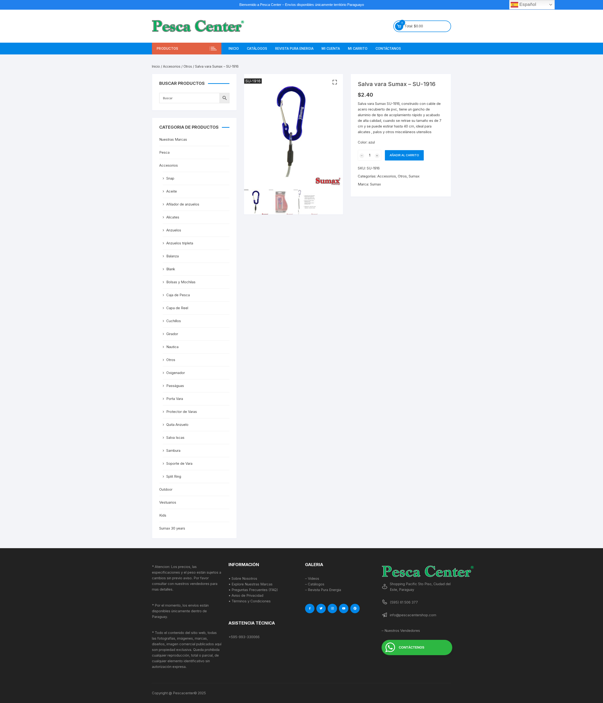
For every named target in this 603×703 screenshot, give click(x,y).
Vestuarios (167, 502)
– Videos (312, 578)
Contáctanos (388, 48)
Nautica (172, 347)
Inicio (233, 48)
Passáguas (175, 385)
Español (527, 4)
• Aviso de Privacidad (245, 595)
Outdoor (165, 489)
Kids (162, 515)
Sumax (414, 176)
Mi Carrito (357, 48)
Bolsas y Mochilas (181, 282)
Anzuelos (173, 230)
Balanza (172, 256)
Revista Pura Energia (294, 48)
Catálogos (257, 48)
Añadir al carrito (404, 155)
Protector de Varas (181, 411)
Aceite (171, 191)
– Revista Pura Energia (323, 590)
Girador (172, 334)
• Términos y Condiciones (249, 601)
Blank (170, 269)
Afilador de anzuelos (182, 204)
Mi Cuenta (331, 48)
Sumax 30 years (172, 528)
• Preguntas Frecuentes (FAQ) (253, 590)
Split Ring (173, 476)
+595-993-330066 (244, 637)
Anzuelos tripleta (179, 243)
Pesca (164, 152)
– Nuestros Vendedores (401, 630)
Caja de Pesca (178, 295)
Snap (170, 178)
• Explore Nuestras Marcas (250, 584)
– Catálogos (314, 584)
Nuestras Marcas (173, 139)
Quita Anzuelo (177, 424)
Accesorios (171, 66)
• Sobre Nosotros (242, 578)
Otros (187, 66)
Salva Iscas (175, 437)
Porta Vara (174, 398)
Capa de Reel (177, 308)
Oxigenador (175, 372)
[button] (334, 82)
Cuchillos (173, 321)
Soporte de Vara (179, 463)
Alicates (172, 217)
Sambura (173, 450)
